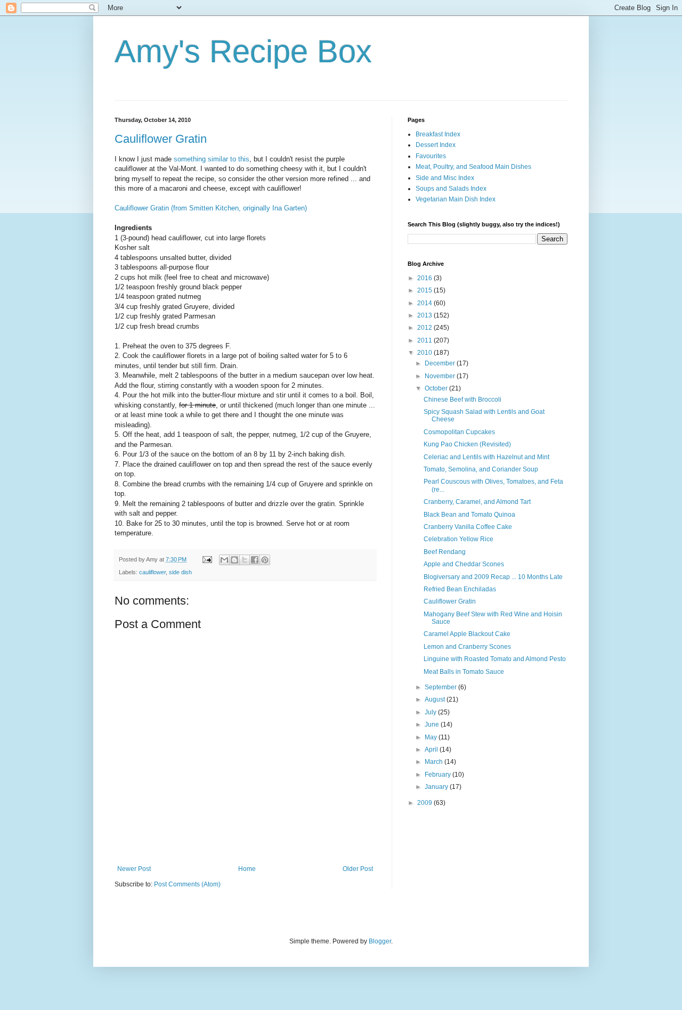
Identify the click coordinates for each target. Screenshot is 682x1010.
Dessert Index (436, 145)
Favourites (431, 156)
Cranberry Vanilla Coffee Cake (468, 527)
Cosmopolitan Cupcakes (459, 432)
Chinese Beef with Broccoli (462, 399)
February (438, 774)
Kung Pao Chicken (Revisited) (467, 444)
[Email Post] (207, 559)
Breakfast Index (438, 134)
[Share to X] (244, 560)
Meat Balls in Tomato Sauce (464, 671)
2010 (425, 352)
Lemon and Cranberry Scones (467, 646)
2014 (425, 303)
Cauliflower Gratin (161, 138)
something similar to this (211, 159)
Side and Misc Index (445, 178)
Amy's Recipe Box (243, 51)
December (441, 363)
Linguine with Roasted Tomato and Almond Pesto (495, 659)
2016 (425, 278)
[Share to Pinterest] (264, 560)
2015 (425, 290)
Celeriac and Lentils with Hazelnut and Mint (486, 457)
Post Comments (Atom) (187, 884)
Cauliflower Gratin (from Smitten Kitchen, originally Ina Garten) (211, 208)
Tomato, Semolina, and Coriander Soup (481, 469)
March (434, 761)
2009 (425, 803)
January (437, 787)
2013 (425, 315)
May (432, 737)
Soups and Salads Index (451, 188)
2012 (425, 327)
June (433, 724)
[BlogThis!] (234, 560)
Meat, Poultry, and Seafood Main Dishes (473, 166)
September (441, 687)
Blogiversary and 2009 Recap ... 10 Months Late (493, 577)
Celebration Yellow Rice (458, 539)
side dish (180, 572)
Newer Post (134, 869)
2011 (425, 340)
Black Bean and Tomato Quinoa (469, 514)
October (437, 388)
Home (247, 869)
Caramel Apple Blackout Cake (467, 634)
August (435, 699)
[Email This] (224, 560)
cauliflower (152, 572)
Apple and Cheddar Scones (464, 564)
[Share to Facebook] (254, 560)
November (441, 376)
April (432, 749)
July (431, 712)
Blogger (380, 941)
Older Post (358, 869)
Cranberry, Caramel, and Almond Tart (477, 502)
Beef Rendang (445, 552)
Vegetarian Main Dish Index (456, 199)
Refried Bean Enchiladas (460, 589)
